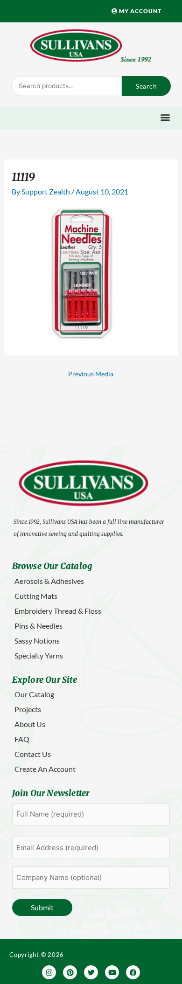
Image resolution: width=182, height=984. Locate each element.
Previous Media (90, 374)
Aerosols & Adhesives (49, 580)
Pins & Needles (38, 625)
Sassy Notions (37, 640)
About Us (29, 724)
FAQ (21, 739)
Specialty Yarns (38, 655)
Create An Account (45, 768)
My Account (139, 10)
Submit (42, 907)
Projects (27, 709)
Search (146, 86)
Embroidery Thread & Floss (57, 610)
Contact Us (32, 753)
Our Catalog (34, 694)
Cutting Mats (35, 595)
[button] (165, 117)
